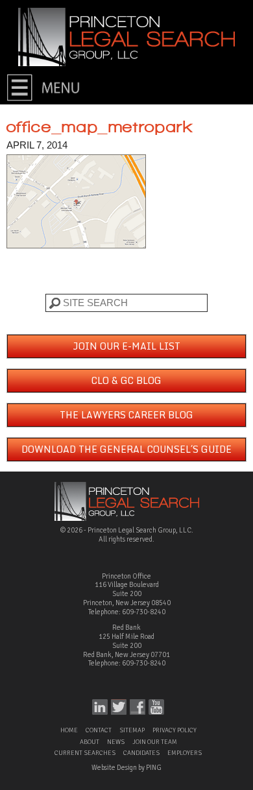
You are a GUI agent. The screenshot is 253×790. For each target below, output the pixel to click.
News (116, 742)
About (89, 742)
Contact (99, 730)
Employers (184, 753)
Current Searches (84, 753)
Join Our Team (154, 742)
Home (69, 730)
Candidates (141, 753)
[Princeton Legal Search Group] (126, 36)
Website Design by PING (126, 767)
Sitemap (132, 730)
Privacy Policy (174, 730)
